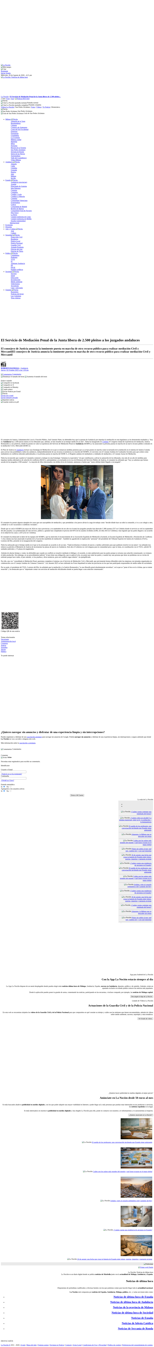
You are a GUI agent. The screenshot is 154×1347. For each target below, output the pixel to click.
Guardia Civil (16, 245)
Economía (9, 225)
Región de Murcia (17, 209)
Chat (3, 99)
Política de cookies (114, 1345)
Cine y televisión (17, 288)
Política (8, 253)
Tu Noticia (46, 107)
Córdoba (14, 168)
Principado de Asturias (19, 186)
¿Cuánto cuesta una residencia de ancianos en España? (140, 864)
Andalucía (9, 162)
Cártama (14, 125)
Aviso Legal (77, 1345)
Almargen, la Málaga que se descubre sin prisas (141, 835)
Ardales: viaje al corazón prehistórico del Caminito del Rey (139, 886)
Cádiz (13, 166)
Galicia (13, 205)
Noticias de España (142, 1317)
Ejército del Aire (16, 249)
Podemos (14, 257)
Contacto (68, 1345)
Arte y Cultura (10, 229)
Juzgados (4, 647)
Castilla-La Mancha (18, 196)
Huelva (13, 172)
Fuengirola (14, 133)
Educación (14, 278)
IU (12, 261)
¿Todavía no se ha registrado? (11, 774)
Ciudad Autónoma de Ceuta (21, 217)
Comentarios (16, 374)
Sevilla (13, 178)
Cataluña (14, 198)
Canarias (14, 190)
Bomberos (14, 239)
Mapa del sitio (31, 1345)
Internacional (14, 223)
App (12, 99)
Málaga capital (16, 140)
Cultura (13, 233)
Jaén (12, 174)
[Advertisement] (68, 16)
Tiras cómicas (16, 298)
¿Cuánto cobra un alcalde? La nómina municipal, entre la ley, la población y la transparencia (135, 820)
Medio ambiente (16, 282)
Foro (8, 99)
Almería (14, 164)
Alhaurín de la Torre (18, 121)
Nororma (14, 146)
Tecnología (15, 286)
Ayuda (23, 1345)
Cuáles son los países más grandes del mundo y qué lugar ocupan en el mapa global (135, 843)
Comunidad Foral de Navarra (21, 211)
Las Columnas (16, 296)
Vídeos (38, 107)
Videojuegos (15, 284)
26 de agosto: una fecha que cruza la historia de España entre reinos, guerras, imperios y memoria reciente (137, 857)
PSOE (13, 267)
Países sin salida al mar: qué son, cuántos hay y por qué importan (138, 850)
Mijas (13, 144)
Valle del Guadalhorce (19, 158)
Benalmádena (16, 123)
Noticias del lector (17, 294)
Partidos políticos (17, 270)
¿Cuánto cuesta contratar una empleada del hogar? (141, 813)
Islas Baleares (16, 188)
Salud (13, 276)
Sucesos (14, 274)
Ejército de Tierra (17, 251)
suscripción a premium (27, 743)
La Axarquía (15, 138)
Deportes (8, 227)
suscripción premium (34, 737)
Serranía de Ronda (17, 152)
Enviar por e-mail (7, 396)
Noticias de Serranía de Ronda (135, 1328)
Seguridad (9, 235)
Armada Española (17, 247)
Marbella (14, 142)
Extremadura (15, 202)
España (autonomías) (18, 221)
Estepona (14, 131)
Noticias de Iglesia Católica (137, 1323)
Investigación (15, 280)
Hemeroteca (55, 107)
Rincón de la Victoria (18, 148)
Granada (14, 170)
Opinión (8, 290)
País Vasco (14, 213)
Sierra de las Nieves (18, 154)
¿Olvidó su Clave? (7, 780)
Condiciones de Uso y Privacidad (94, 1345)
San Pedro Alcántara (22, 107)
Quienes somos (43, 1345)
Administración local (8, 641)
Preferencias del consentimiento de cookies (137, 1345)
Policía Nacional (17, 243)
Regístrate (4, 71)
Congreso (4, 643)
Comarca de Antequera (19, 127)
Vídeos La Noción (7, 107)
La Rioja (14, 215)
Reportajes (14, 292)
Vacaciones (5, 639)
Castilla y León (16, 194)
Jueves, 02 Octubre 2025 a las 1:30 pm (15, 370)
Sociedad (8, 272)
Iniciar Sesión (6, 73)
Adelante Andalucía (18, 263)
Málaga (8, 119)
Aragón (13, 184)
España (8, 180)
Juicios (3, 649)
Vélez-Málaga (16, 160)
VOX (13, 259)
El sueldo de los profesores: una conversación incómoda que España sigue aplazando (136, 828)
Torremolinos (15, 156)
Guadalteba (15, 135)
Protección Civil (16, 237)
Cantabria (14, 192)
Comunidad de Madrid (19, 207)
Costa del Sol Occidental (19, 129)
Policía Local (15, 241)
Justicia (3, 645)
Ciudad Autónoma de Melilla (21, 219)
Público (3, 651)
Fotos (33, 107)
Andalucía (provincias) (19, 182)
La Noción (5, 97)
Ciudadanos (15, 255)
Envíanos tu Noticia (57, 1345)
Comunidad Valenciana (19, 200)
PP (12, 265)
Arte (12, 231)
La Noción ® (5, 1345)
